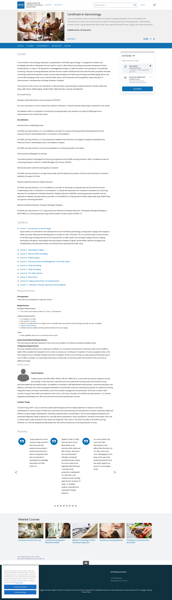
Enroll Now (137, 89)
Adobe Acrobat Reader (28, 326)
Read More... (71, 39)
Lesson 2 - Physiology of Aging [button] (32, 250)
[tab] (63, 228)
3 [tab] (61, 506)
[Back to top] (86, 562)
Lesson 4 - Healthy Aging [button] (29, 258)
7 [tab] (73, 506)
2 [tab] (58, 506)
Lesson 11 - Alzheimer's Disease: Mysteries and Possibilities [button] (43, 285)
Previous (16, 472)
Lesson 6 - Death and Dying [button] (30, 265)
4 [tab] (64, 506)
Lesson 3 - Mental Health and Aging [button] (34, 254)
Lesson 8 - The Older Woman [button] (31, 273)
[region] (20, 581)
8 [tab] (76, 506)
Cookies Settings (20, 592)
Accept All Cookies (20, 587)
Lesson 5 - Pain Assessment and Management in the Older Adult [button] (45, 261)
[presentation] (49, 4)
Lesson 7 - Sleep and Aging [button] (30, 269)
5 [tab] (67, 506)
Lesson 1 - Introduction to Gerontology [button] (35, 228)
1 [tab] (55, 506)
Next (115, 472)
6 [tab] (70, 506)
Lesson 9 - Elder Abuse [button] (28, 277)
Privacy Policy (86, 592)
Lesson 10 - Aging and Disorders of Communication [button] (39, 281)
